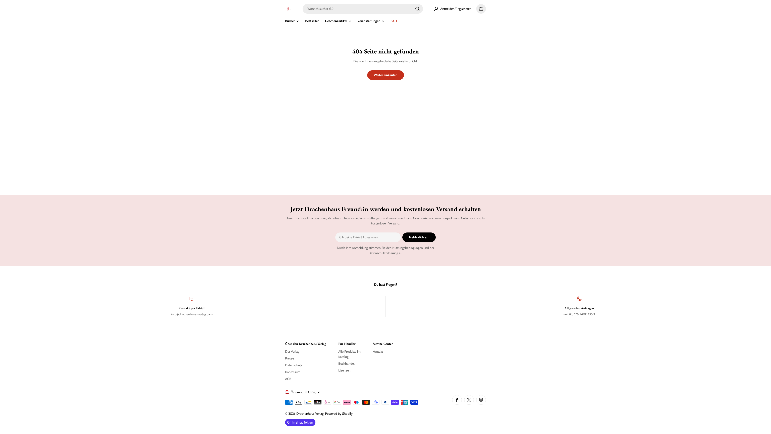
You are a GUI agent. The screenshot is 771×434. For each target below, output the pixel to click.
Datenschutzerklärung (383, 253)
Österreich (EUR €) (303, 392)
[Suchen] (417, 8)
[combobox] (363, 9)
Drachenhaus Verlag (310, 414)
